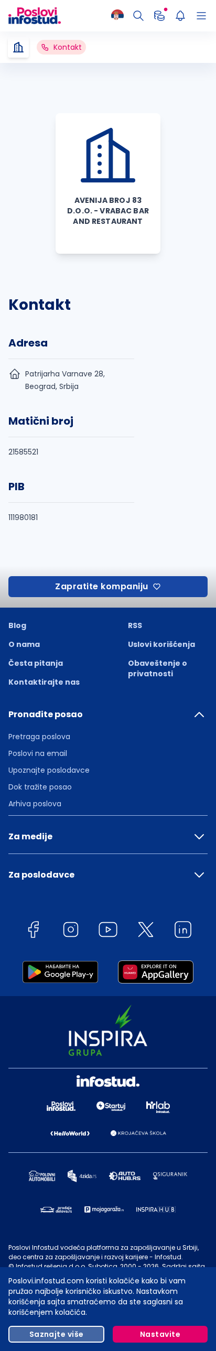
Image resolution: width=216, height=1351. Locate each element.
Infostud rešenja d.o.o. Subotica (66, 1266)
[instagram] (70, 931)
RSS (135, 625)
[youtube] (108, 931)
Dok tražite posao (40, 787)
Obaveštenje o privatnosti (157, 668)
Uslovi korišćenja (161, 644)
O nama (24, 644)
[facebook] (33, 931)
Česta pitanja (35, 663)
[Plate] (159, 15)
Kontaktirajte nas (44, 682)
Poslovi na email (37, 753)
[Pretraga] (138, 15)
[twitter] (145, 931)
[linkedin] (182, 931)
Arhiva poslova (34, 803)
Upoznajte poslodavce (49, 770)
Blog (17, 625)
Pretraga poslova (39, 736)
